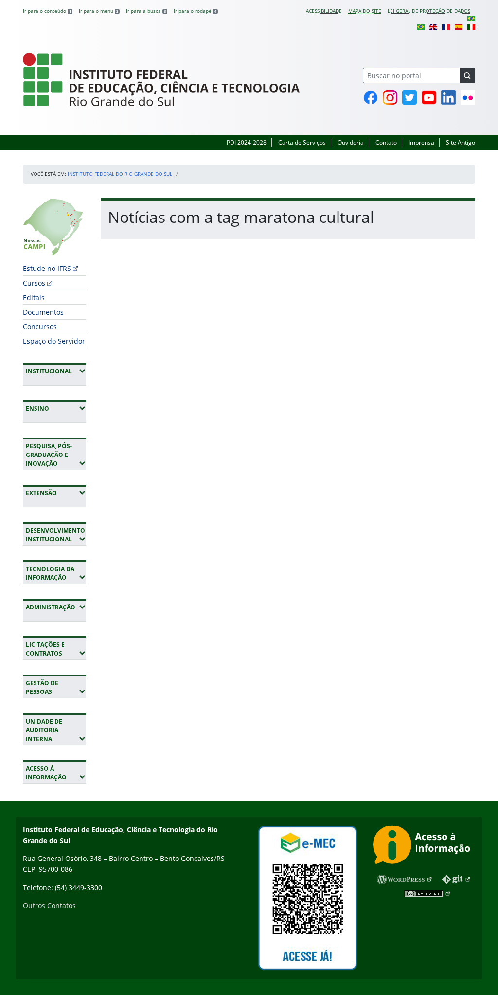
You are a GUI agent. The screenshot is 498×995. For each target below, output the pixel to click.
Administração (56, 607)
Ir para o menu (98, 10)
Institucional (56, 371)
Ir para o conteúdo (47, 10)
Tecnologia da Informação (56, 573)
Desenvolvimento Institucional (56, 534)
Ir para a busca (146, 10)
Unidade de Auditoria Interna (56, 730)
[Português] (471, 18)
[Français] (446, 25)
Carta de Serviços (302, 142)
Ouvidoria (351, 142)
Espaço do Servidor (54, 341)
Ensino (56, 408)
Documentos (43, 312)
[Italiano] (471, 25)
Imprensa (421, 142)
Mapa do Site (364, 10)
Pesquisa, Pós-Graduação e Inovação (56, 455)
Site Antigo (460, 142)
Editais (34, 297)
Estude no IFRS (47, 268)
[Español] (458, 25)
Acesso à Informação (56, 772)
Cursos (34, 282)
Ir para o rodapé (195, 10)
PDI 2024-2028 (247, 142)
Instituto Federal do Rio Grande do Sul (120, 173)
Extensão (56, 493)
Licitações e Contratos (56, 649)
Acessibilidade (324, 10)
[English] (433, 25)
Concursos (40, 326)
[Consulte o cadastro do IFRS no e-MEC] (307, 898)
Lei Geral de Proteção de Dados (429, 10)
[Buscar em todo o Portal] (467, 75)
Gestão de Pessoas (56, 687)
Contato (386, 142)
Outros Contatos (49, 905)
